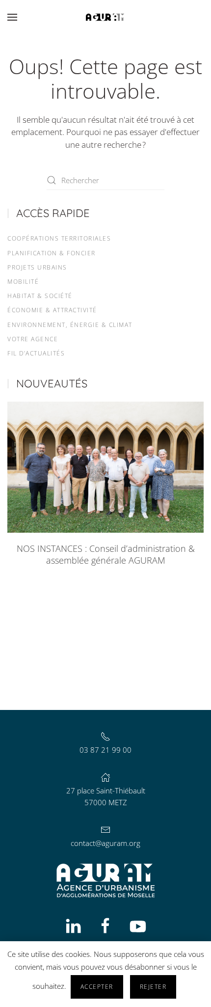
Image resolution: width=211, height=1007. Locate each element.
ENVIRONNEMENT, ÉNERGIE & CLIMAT (69, 325)
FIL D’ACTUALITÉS (36, 353)
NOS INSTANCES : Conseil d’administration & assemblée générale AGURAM (106, 554)
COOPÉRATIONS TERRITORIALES (59, 238)
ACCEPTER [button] (96, 986)
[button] (12, 17)
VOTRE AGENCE (32, 339)
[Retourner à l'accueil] (105, 17)
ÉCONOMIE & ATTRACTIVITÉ (52, 310)
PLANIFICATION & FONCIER (51, 253)
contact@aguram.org (105, 843)
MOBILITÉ (23, 281)
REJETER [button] (153, 986)
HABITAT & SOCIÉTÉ (40, 296)
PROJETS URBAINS (37, 267)
